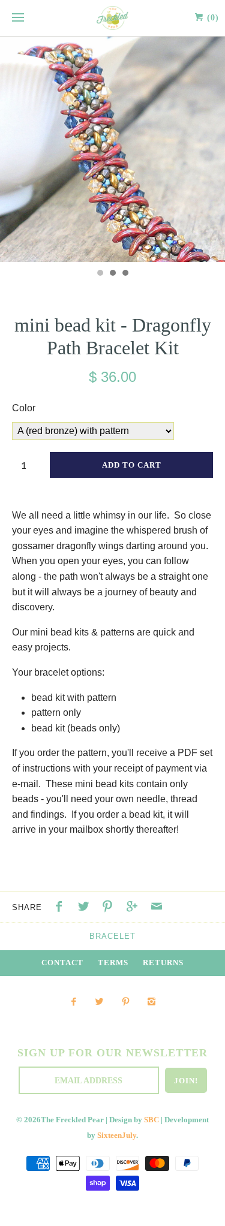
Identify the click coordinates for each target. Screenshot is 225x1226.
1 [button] (100, 274)
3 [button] (125, 274)
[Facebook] (73, 1002)
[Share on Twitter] (86, 908)
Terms (113, 963)
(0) (211, 17)
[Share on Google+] (135, 908)
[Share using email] (156, 908)
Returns (163, 963)
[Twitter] (99, 1002)
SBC (151, 1120)
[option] (112, 149)
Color (23, 408)
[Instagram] (151, 1002)
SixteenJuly (116, 1135)
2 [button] (112, 274)
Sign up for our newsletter (112, 1053)
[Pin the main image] (110, 908)
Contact (62, 963)
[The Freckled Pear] (112, 18)
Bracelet (112, 936)
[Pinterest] (125, 1002)
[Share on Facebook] (62, 908)
